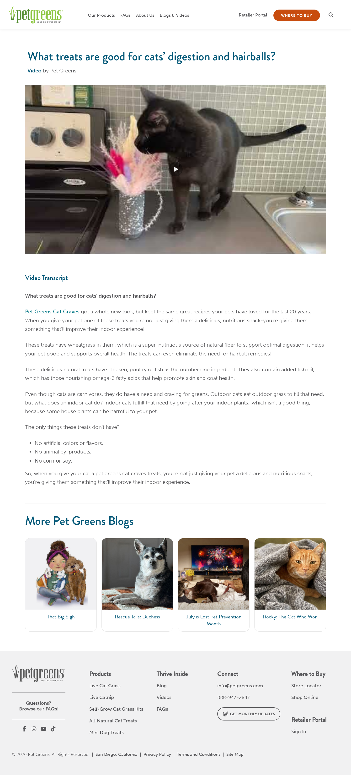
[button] (332, 15)
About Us (145, 15)
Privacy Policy (157, 754)
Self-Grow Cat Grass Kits (116, 709)
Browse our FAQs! (38, 709)
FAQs (125, 15)
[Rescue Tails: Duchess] (137, 584)
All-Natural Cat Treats (113, 721)
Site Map (235, 754)
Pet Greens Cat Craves (52, 311)
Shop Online (304, 697)
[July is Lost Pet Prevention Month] (213, 584)
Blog (162, 685)
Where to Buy (296, 15)
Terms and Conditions (198, 754)
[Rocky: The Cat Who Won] (290, 584)
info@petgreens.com (240, 685)
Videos (164, 697)
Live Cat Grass (105, 685)
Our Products (101, 15)
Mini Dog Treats (106, 732)
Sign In (298, 731)
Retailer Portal (253, 15)
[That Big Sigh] (60, 584)
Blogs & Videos (174, 15)
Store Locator (306, 685)
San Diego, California (117, 754)
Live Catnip (101, 697)
